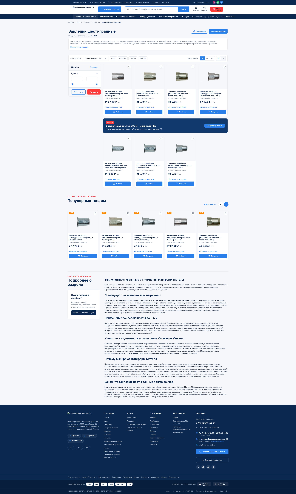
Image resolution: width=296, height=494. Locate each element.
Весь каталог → (110, 457)
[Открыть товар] (117, 76)
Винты (106, 448)
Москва (164, 477)
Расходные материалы (84, 17)
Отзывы (153, 434)
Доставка (154, 428)
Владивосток (174, 477)
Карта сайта (178, 433)
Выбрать (119, 112)
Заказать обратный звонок (213, 452)
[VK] (213, 467)
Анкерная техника (111, 428)
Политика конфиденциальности (206, 491)
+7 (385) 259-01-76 (80, 2)
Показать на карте (217, 441)
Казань (137, 477)
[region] (148, 235)
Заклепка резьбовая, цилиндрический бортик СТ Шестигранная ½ (180, 165)
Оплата (153, 431)
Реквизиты (154, 441)
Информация (179, 413)
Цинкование (131, 418)
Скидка (133, 58)
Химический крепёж (112, 455)
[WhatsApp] (217, 2)
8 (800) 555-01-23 (205, 423)
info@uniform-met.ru (203, 2)
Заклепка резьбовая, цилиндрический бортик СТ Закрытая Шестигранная (117, 165)
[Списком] (223, 58)
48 (207, 58)
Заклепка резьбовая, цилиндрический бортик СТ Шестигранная (148, 165)
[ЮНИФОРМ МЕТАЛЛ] (83, 9)
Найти (183, 9)
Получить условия (214, 126)
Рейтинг (143, 58)
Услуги (130, 413)
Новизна (122, 58)
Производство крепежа (136, 424)
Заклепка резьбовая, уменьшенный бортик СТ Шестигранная (147, 93)
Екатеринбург (104, 477)
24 (202, 58)
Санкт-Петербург (89, 477)
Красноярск (127, 477)
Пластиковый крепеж (112, 445)
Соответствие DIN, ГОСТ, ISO (183, 491)
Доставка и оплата (142, 2)
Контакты (165, 2)
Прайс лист (154, 421)
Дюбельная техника (112, 451)
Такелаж (107, 438)
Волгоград (155, 477)
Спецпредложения (147, 17)
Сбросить (94, 67)
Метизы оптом (106, 17)
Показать (94, 92)
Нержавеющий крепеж (113, 441)
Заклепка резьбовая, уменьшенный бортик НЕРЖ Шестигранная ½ (116, 93)
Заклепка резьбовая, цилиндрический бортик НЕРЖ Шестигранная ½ (210, 93)
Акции (186, 17)
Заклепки (107, 431)
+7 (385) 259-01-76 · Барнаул (207, 427)
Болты (106, 418)
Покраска (130, 421)
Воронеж (145, 477)
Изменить (102, 2)
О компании (155, 413)
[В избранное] (129, 67)
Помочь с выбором (218, 31)
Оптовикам (156, 2)
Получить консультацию (83, 313)
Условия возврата (157, 438)
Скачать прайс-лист (214, 460)
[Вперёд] (226, 204)
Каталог (153, 418)
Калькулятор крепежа (168, 17)
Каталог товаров (111, 9)
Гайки (106, 421)
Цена (113, 58)
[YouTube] (208, 467)
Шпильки (107, 434)
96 (212, 58)
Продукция (109, 413)
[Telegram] (221, 2)
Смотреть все (210, 204)
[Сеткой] (218, 58)
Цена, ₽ (74, 74)
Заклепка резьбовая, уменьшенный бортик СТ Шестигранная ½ (179, 93)
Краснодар (116, 477)
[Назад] (220, 204)
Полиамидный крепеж (125, 17)
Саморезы (108, 424)
